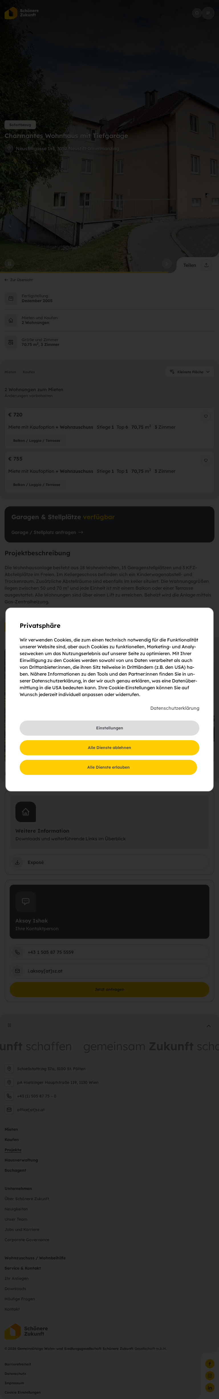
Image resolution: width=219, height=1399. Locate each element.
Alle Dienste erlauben (108, 767)
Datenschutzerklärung (174, 708)
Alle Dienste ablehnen (109, 747)
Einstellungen (109, 728)
